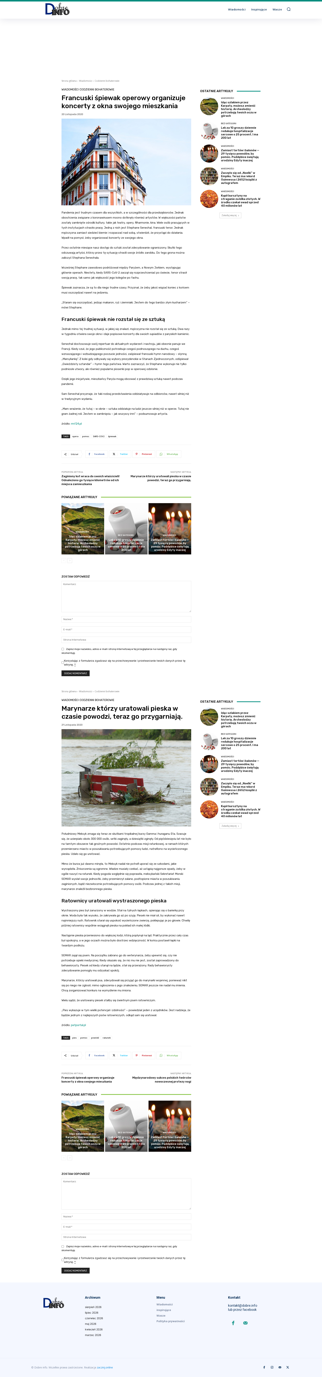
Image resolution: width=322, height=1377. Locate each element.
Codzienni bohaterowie (107, 80)
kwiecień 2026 (94, 1329)
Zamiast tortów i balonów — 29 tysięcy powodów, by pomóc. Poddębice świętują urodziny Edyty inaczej (170, 545)
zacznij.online (105, 1367)
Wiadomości (85, 80)
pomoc (85, 436)
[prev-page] (63, 560)
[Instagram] (272, 1367)
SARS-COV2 (98, 436)
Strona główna (69, 80)
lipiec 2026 (91, 1312)
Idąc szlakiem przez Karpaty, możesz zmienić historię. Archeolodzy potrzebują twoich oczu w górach (82, 543)
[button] (289, 9)
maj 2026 (90, 1323)
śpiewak (112, 436)
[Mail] (245, 1323)
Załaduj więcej (229, 215)
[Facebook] (233, 1323)
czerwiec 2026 (94, 1318)
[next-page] (69, 560)
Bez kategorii (126, 535)
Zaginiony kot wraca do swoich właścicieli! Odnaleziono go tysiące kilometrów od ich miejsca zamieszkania (90, 480)
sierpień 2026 (93, 1307)
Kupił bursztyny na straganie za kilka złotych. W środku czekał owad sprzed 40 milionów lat (240, 200)
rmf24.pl (76, 423)
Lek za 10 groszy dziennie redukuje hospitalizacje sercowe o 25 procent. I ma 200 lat (126, 545)
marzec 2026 (93, 1335)
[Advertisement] (161, 47)
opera (75, 436)
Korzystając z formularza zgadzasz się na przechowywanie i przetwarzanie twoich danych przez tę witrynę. (124, 662)
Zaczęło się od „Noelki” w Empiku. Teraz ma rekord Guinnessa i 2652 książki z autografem (239, 178)
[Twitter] (288, 1367)
